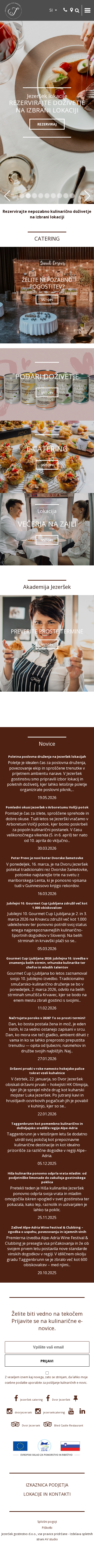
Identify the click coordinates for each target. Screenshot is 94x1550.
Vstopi (47, 300)
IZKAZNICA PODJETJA (47, 1485)
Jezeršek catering (31, 1399)
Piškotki (47, 1528)
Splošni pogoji (47, 1522)
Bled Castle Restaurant (68, 1425)
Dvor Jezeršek (61, 1399)
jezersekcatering (54, 1412)
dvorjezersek (23, 1412)
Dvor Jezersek (31, 1425)
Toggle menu (87, 10)
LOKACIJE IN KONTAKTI (47, 1494)
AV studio (51, 1539)
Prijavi (47, 1360)
